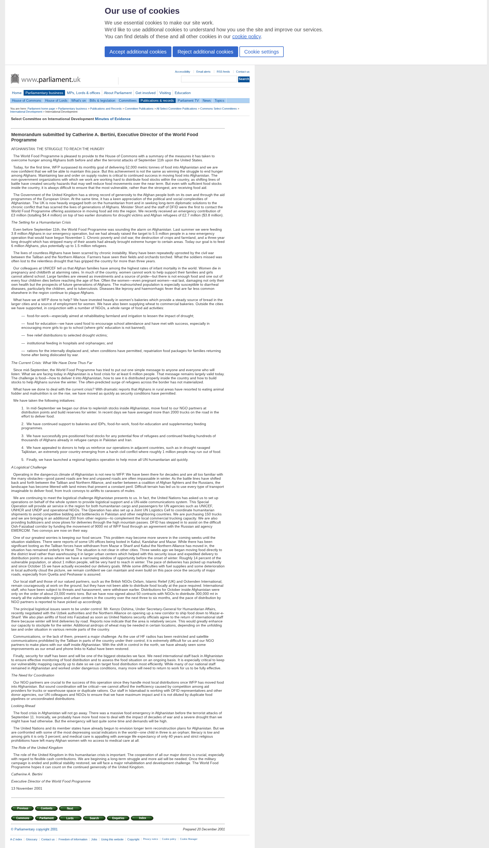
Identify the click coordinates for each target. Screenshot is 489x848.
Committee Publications (139, 108)
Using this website (112, 839)
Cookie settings (261, 52)
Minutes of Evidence (113, 119)
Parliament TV (188, 100)
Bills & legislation (102, 100)
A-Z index (16, 839)
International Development (26, 111)
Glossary (31, 839)
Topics (219, 100)
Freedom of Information (73, 839)
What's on (78, 100)
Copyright (133, 839)
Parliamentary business (44, 93)
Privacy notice (150, 839)
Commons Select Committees (218, 108)
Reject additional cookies (205, 52)
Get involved (145, 93)
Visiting (165, 93)
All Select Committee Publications (176, 108)
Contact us (243, 71)
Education (183, 93)
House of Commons (26, 100)
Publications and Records (106, 108)
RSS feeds (223, 71)
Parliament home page (41, 108)
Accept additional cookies (138, 52)
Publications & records (157, 100)
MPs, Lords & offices (83, 93)
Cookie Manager (188, 839)
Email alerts (203, 71)
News (207, 100)
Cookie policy (169, 839)
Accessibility (182, 71)
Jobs (94, 839)
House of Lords (56, 100)
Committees (128, 100)
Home (17, 93)
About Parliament (118, 93)
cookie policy (246, 36)
